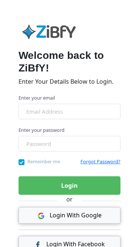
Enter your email (37, 97)
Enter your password (41, 130)
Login (69, 185)
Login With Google (75, 215)
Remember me (43, 161)
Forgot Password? (100, 161)
